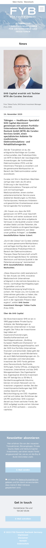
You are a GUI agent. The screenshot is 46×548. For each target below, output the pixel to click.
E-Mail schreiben (23, 519)
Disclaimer (23, 538)
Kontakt (23, 541)
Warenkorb (28, 2)
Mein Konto (18, 2)
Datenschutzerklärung (28, 479)
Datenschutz (23, 544)
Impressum (23, 535)
